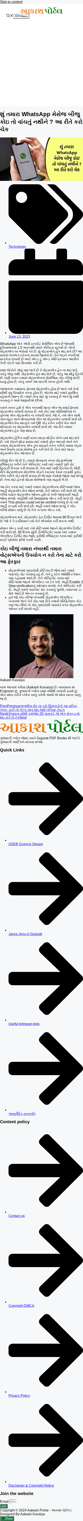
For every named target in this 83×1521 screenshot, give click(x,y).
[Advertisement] (41, 64)
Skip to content (11, 2)
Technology (17, 246)
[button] (9, 16)
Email (5, 1501)
